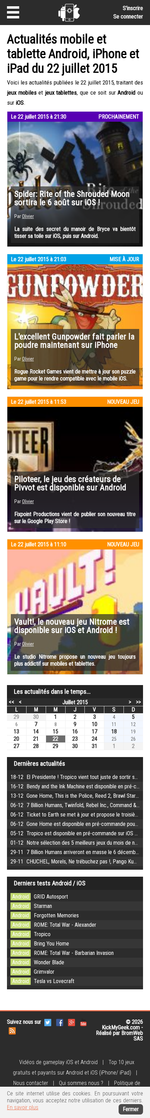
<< (11, 702)
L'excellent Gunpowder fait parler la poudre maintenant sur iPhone (74, 341)
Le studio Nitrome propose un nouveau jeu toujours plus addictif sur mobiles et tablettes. (75, 660)
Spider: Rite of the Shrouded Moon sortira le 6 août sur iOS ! (72, 198)
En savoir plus (22, 1107)
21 (36, 738)
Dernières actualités (39, 763)
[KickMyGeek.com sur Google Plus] (71, 1022)
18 (114, 731)
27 (16, 746)
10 (94, 724)
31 (94, 746)
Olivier (28, 216)
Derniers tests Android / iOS (49, 883)
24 (94, 738)
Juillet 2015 (75, 702)
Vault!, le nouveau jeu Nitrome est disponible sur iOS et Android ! (71, 626)
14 (36, 731)
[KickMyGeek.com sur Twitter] (48, 1022)
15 (55, 731)
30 (36, 717)
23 (75, 738)
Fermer (131, 1109)
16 (75, 731)
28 (36, 746)
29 (16, 717)
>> (138, 702)
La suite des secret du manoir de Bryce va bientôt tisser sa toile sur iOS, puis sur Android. (75, 232)
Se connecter (128, 16)
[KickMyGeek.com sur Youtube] (83, 1022)
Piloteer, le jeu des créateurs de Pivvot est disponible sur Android (70, 483)
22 (55, 738)
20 (16, 738)
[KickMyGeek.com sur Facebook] (59, 1022)
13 (16, 731)
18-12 (80, 777)
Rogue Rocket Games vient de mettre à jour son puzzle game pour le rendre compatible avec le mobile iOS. (75, 375)
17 (94, 731)
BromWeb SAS (132, 1036)
